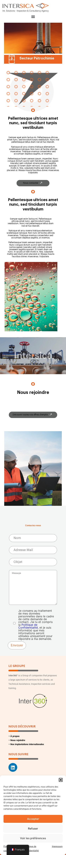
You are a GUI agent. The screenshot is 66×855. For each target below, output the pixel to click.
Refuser (33, 828)
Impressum (57, 846)
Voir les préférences (33, 838)
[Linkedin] (12, 767)
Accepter (33, 819)
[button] (60, 780)
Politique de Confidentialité (28, 626)
